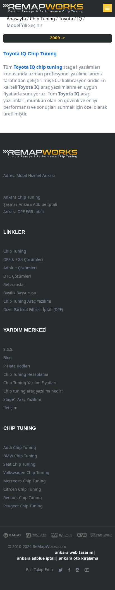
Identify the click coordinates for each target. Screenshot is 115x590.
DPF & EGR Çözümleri (23, 259)
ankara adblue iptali (36, 558)
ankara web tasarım (74, 552)
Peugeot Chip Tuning (23, 505)
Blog (7, 357)
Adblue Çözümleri (20, 267)
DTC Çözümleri (17, 276)
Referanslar (14, 284)
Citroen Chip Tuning (22, 489)
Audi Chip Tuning (19, 447)
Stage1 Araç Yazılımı (22, 399)
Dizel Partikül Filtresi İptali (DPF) (33, 309)
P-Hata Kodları (16, 366)
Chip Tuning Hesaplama (25, 374)
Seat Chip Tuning (19, 464)
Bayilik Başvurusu (19, 292)
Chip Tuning (30, 53)
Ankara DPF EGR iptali (23, 211)
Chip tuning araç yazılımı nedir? (33, 391)
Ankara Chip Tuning (21, 197)
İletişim (10, 407)
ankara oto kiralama (78, 558)
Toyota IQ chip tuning (38, 67)
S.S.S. (8, 349)
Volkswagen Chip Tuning (26, 472)
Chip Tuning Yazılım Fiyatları (29, 382)
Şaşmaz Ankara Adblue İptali (30, 204)
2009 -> (57, 37)
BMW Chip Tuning (20, 455)
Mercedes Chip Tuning (24, 480)
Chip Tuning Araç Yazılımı (27, 301)
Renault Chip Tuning (22, 497)
